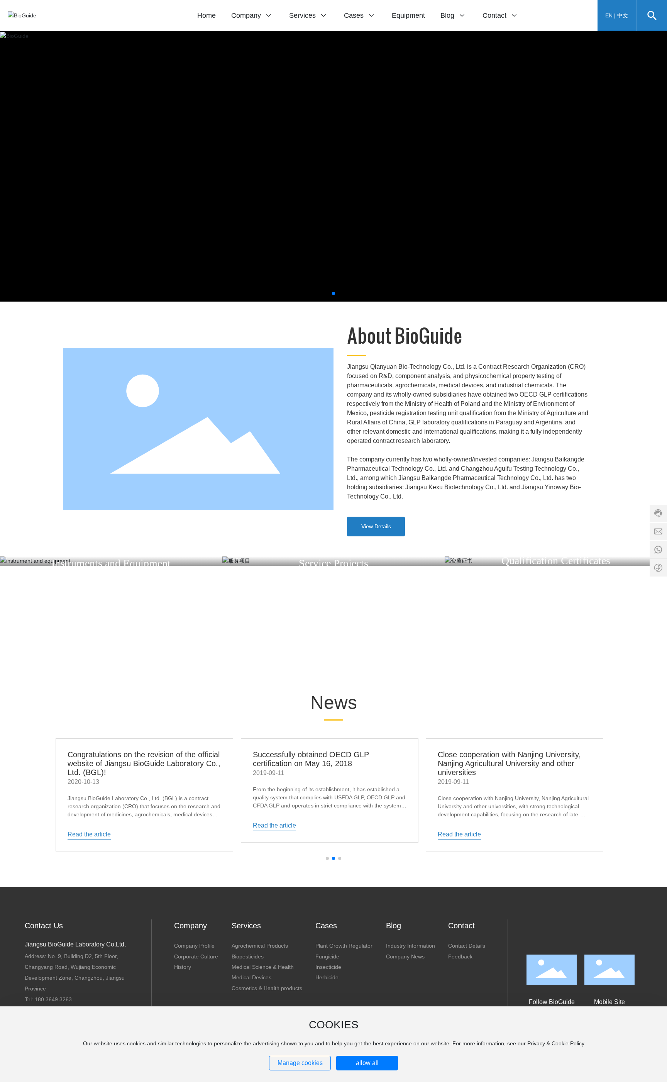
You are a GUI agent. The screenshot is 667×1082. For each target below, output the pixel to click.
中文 (622, 15)
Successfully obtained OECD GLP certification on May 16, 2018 (311, 759)
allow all (367, 1063)
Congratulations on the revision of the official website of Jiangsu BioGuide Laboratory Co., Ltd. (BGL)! (144, 763)
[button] (333, 293)
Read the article (89, 834)
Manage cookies (300, 1063)
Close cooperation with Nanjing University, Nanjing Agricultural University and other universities (509, 763)
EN (609, 15)
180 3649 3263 (53, 999)
